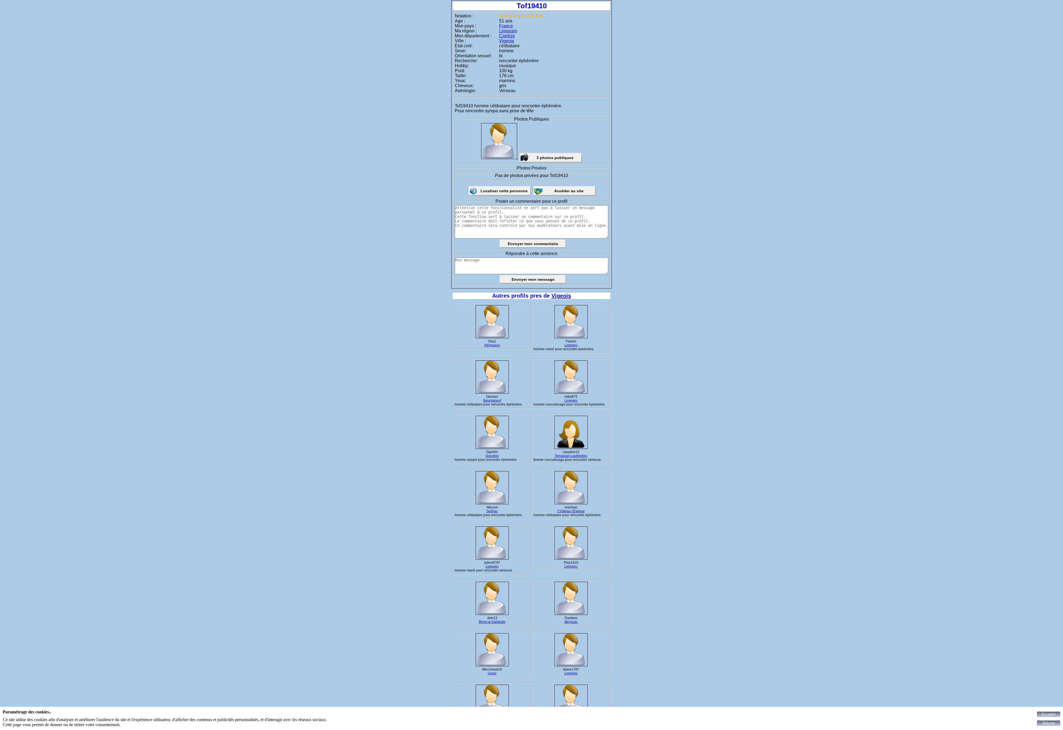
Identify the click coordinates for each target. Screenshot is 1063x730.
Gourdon (492, 456)
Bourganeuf (492, 400)
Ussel (492, 673)
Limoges (570, 345)
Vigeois (506, 40)
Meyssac (571, 622)
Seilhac (492, 511)
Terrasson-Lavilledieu (571, 456)
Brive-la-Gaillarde (492, 622)
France (506, 26)
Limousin (508, 30)
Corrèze (507, 35)
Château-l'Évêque (571, 511)
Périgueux (492, 345)
